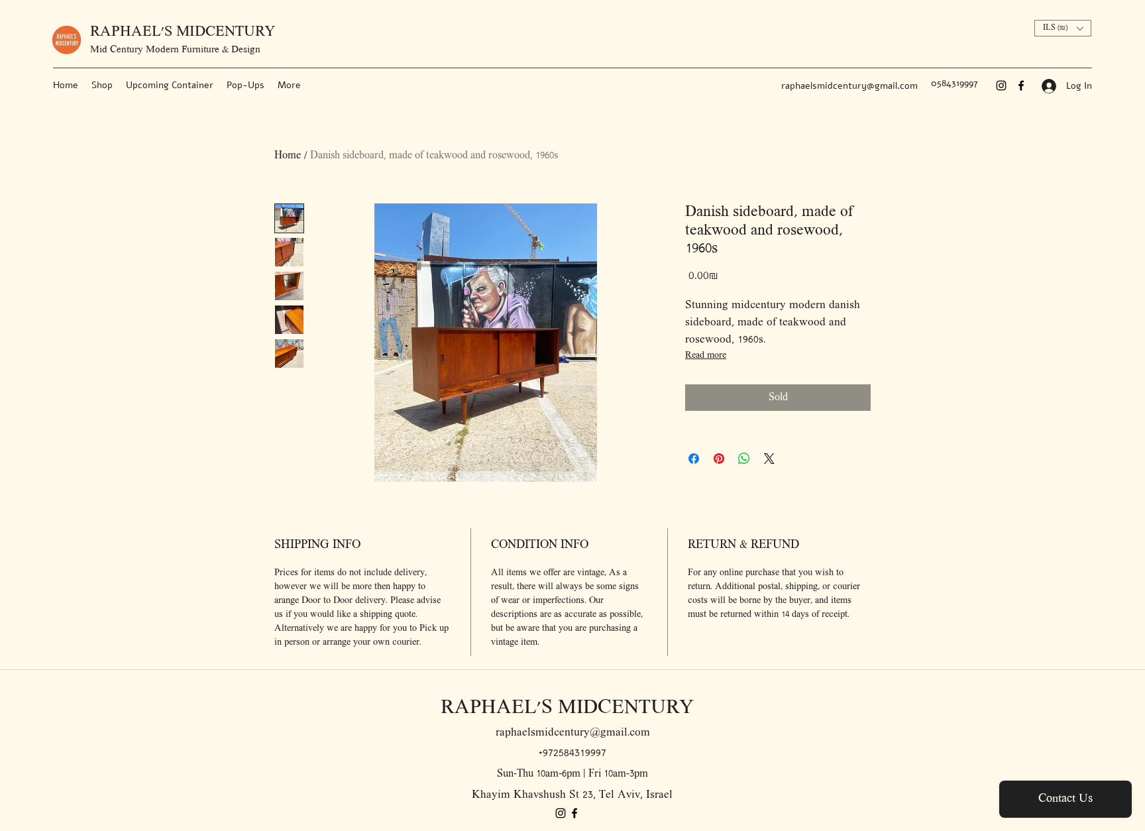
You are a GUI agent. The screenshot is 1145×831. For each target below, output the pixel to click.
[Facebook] (1021, 85)
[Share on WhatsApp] (744, 459)
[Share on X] (769, 459)
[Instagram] (1001, 85)
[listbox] (1062, 28)
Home (287, 156)
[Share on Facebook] (694, 459)
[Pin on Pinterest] (719, 459)
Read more (705, 355)
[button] (1062, 28)
